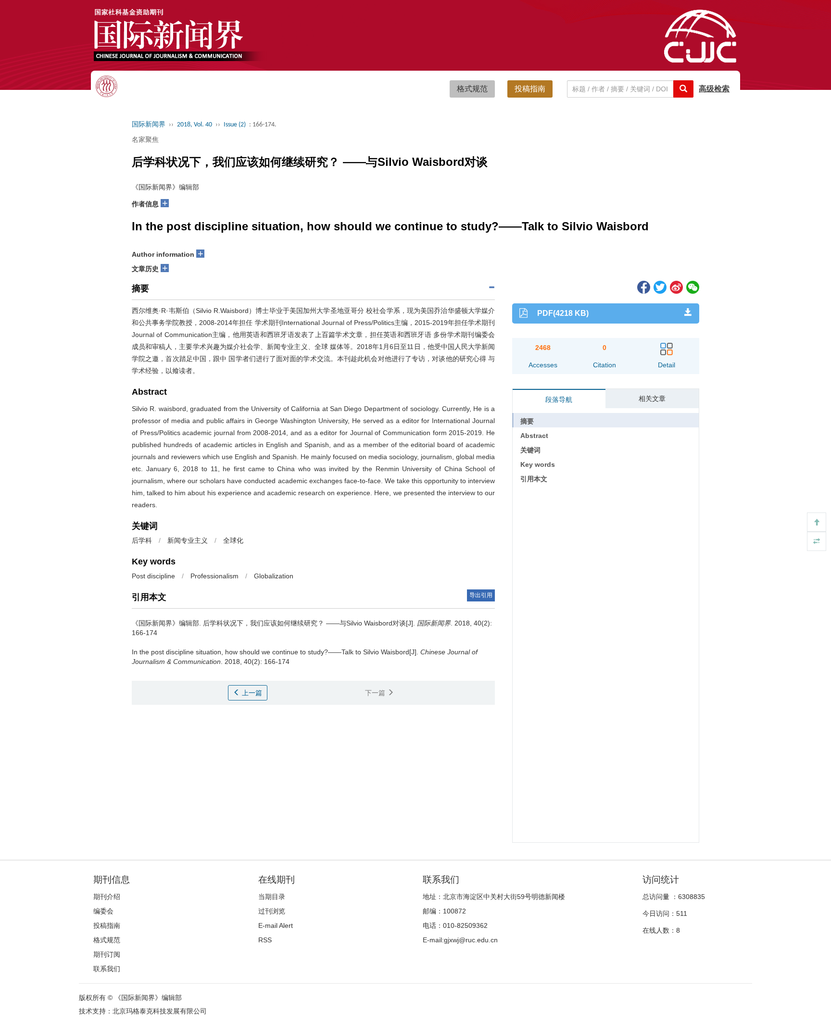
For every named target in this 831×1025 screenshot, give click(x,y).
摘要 (527, 421)
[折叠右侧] (816, 541)
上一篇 (251, 693)
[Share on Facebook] (643, 286)
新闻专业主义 (187, 540)
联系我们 (106, 969)
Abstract (534, 435)
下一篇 (376, 693)
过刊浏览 (271, 911)
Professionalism (214, 576)
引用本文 (533, 479)
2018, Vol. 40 (194, 124)
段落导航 (558, 399)
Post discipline (153, 576)
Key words (537, 464)
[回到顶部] (816, 522)
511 (681, 913)
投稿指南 (530, 89)
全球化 (233, 540)
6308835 (691, 896)
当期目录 (271, 896)
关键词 (530, 450)
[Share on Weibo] (675, 286)
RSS (265, 940)
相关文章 (652, 398)
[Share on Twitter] (659, 286)
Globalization (273, 576)
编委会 (103, 911)
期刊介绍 (106, 896)
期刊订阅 (106, 954)
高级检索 (714, 89)
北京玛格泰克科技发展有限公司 (160, 1011)
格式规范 (472, 89)
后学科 (142, 540)
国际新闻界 (148, 124)
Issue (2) (235, 124)
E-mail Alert (275, 925)
